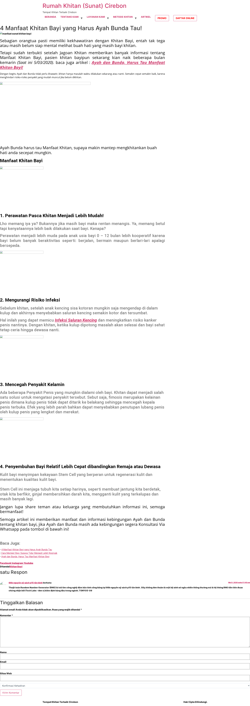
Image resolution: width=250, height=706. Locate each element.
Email (3, 662)
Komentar (6, 615)
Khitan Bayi (16, 566)
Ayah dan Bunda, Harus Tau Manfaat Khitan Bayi (25, 556)
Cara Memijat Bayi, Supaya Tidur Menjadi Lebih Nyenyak (29, 553)
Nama (3, 652)
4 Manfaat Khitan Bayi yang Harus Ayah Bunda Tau (26, 549)
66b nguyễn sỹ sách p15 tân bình (26, 582)
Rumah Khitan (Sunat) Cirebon (84, 5)
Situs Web (6, 673)
